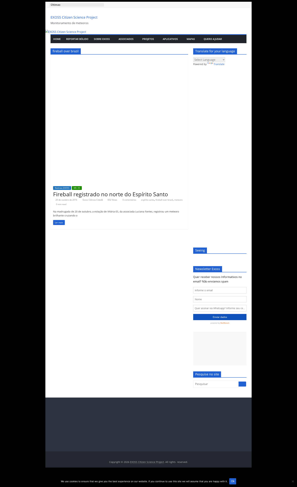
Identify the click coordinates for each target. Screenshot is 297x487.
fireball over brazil (164, 199)
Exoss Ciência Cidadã (93, 199)
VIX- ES (77, 187)
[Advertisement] (219, 348)
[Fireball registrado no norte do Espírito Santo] (119, 59)
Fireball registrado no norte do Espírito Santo (110, 194)
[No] (292, 481)
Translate (219, 64)
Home (57, 39)
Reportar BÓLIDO (77, 39)
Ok (232, 481)
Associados (126, 39)
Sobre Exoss (102, 39)
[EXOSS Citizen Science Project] (65, 32)
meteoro (178, 199)
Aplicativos (170, 39)
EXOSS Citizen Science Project (74, 17)
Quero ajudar (213, 39)
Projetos (148, 39)
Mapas (191, 39)
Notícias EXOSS (62, 187)
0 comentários (129, 199)
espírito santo (147, 199)
